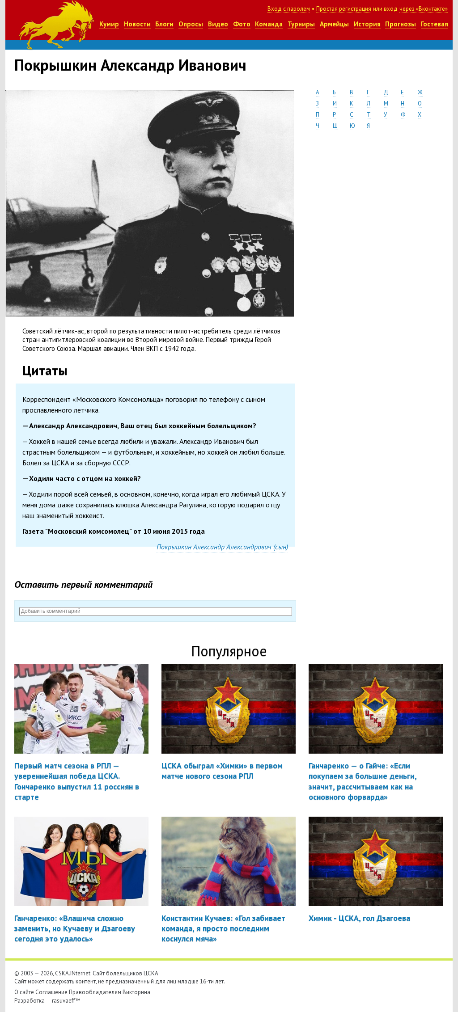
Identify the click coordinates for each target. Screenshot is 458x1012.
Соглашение (51, 992)
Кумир (109, 24)
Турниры (301, 24)
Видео (218, 24)
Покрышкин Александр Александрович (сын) (222, 546)
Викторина (136, 992)
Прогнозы (400, 24)
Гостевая (434, 24)
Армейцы (334, 24)
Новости (137, 24)
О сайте (24, 992)
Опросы (190, 24)
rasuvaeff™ (66, 1000)
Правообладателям (95, 992)
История (367, 24)
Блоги (164, 24)
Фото (241, 24)
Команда (269, 24)
